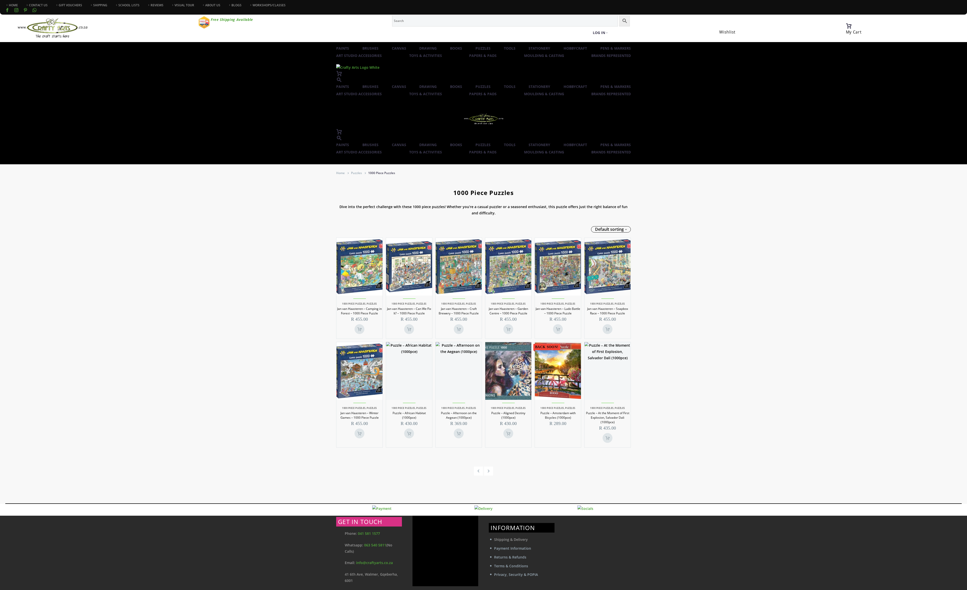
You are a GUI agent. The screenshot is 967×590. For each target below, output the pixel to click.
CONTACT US (38, 5)
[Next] (488, 471)
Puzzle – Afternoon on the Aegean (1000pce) (459, 415)
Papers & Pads (483, 55)
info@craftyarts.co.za (374, 562)
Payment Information (512, 548)
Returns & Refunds (510, 557)
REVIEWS (157, 5)
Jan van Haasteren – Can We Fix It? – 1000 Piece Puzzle (409, 311)
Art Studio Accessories (359, 55)
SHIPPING (100, 5)
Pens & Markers (615, 48)
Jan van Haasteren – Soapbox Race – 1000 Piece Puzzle (607, 311)
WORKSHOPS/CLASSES (269, 5)
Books (456, 48)
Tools (509, 48)
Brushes (370, 48)
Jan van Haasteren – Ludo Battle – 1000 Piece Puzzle (558, 311)
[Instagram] (16, 10)
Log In (599, 32)
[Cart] (849, 26)
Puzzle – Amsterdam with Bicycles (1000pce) (558, 415)
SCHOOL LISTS (129, 5)
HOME (13, 5)
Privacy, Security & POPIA (516, 574)
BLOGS (236, 5)
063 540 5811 (375, 545)
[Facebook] (7, 10)
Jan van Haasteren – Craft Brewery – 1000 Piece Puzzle (459, 311)
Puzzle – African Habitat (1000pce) (409, 415)
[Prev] (478, 471)
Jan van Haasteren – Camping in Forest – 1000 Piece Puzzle (359, 311)
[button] (339, 80)
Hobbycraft (575, 48)
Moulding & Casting (544, 55)
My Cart (854, 32)
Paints (342, 48)
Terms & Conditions (511, 566)
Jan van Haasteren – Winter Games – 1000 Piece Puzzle (359, 415)
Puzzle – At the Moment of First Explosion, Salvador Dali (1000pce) (607, 417)
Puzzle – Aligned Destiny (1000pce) (508, 415)
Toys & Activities (425, 55)
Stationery (539, 48)
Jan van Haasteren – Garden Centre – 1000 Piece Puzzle (508, 311)
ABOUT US (212, 5)
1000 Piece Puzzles (353, 303)
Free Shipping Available (232, 19)
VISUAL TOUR (184, 5)
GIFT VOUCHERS (70, 5)
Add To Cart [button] (359, 329)
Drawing (428, 48)
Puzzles (483, 48)
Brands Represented (611, 55)
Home (340, 173)
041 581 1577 (369, 533)
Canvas (399, 48)
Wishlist (727, 32)
